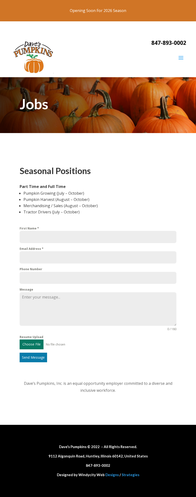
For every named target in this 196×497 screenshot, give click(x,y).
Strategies (130, 475)
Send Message (33, 357)
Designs (112, 475)
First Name (29, 228)
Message (26, 289)
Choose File (31, 344)
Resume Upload (31, 337)
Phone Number (31, 269)
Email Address (32, 249)
